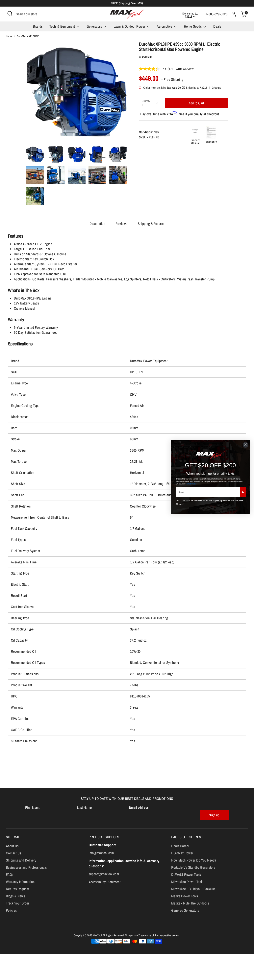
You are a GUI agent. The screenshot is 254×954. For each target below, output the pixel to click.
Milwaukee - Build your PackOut (193, 888)
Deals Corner (180, 845)
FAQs (9, 874)
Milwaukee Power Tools (187, 881)
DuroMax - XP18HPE (28, 36)
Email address (138, 807)
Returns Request (17, 888)
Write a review (185, 69)
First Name (32, 807)
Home (9, 36)
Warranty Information (20, 881)
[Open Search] (10, 14)
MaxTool (97, 935)
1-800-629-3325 (216, 14)
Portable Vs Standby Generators (193, 867)
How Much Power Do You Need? (193, 860)
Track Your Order (17, 903)
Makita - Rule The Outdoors (190, 903)
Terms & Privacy (191, 484)
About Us (12, 845)
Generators (95, 26)
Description (97, 223)
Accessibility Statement (104, 881)
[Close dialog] (245, 445)
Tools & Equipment (62, 26)
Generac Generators (185, 910)
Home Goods (193, 26)
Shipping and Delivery (21, 860)
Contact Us (13, 853)
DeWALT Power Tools (186, 874)
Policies (11, 910)
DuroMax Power (182, 853)
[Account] (234, 14)
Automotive (165, 26)
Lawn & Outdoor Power (130, 26)
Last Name (84, 807)
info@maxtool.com (101, 852)
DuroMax (147, 56)
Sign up (214, 815)
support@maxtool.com (104, 873)
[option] (76, 93)
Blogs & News (15, 896)
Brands (38, 26)
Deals (217, 26)
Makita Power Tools (184, 896)
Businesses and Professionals (26, 867)
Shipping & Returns (151, 223)
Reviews (121, 223)
